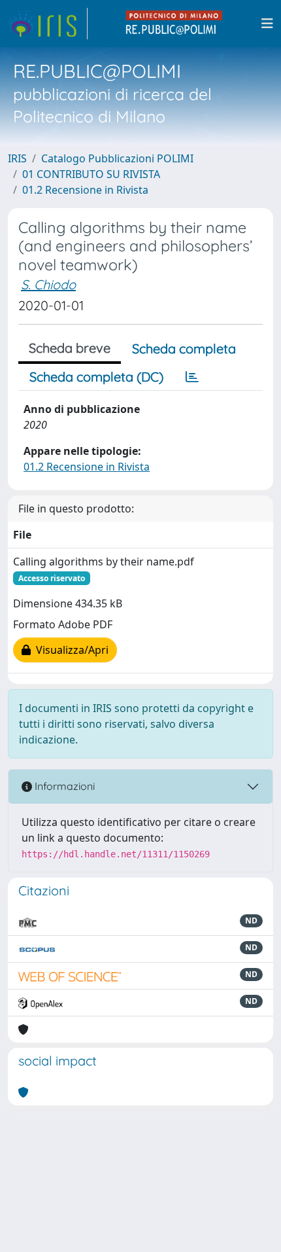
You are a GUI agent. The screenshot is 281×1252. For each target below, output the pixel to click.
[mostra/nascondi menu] (267, 23)
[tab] (192, 377)
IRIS (17, 158)
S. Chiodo (48, 284)
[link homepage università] (174, 23)
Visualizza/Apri (69, 650)
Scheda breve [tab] (69, 348)
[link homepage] (48, 23)
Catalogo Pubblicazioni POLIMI (117, 158)
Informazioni (63, 786)
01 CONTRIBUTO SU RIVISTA (91, 174)
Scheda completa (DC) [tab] (96, 376)
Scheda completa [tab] (184, 348)
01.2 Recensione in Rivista (85, 190)
